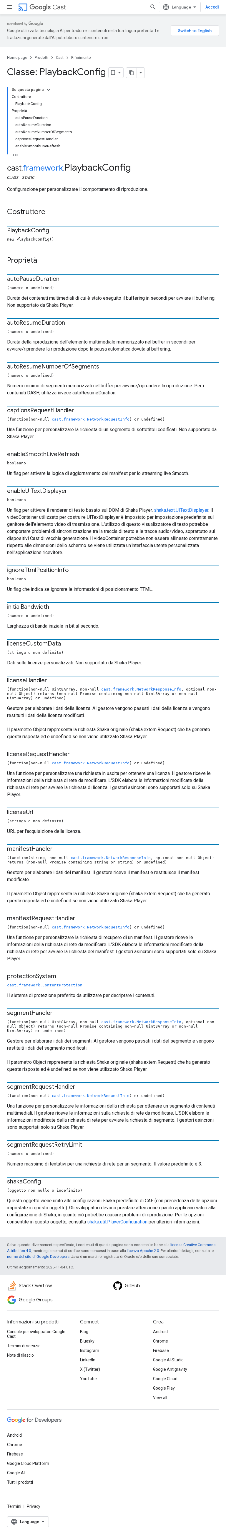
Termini (14, 1506)
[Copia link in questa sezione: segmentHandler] (58, 1013)
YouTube (88, 1378)
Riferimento (81, 57)
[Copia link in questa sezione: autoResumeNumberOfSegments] (105, 367)
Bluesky (87, 1341)
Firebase (161, 1350)
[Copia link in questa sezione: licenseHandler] (53, 680)
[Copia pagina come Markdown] (131, 73)
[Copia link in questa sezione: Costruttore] (51, 212)
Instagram (89, 1350)
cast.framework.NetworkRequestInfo (90, 419)
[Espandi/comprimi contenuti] (48, 89)
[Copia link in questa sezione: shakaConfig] (47, 1181)
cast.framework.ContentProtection (44, 985)
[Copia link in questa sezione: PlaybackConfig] (55, 230)
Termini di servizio (24, 1345)
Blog (84, 1331)
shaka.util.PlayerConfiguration (117, 1222)
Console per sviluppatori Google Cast (36, 1334)
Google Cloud (165, 1378)
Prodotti (41, 57)
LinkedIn (87, 1360)
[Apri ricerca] (153, 7)
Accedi (212, 7)
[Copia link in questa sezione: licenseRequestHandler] (76, 754)
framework (43, 168)
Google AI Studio (168, 1360)
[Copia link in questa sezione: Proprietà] (43, 260)
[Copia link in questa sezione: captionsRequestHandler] (80, 410)
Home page (17, 57)
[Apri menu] (9, 7)
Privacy (33, 1506)
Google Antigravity (170, 1369)
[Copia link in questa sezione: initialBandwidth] (55, 607)
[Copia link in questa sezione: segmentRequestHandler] (81, 1087)
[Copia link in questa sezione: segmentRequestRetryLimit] (88, 1145)
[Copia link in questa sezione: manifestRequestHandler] (81, 918)
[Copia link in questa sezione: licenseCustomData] (67, 644)
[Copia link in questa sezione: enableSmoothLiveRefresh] (85, 454)
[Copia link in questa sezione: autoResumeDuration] (71, 323)
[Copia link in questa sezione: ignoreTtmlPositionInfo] (74, 570)
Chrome (160, 1341)
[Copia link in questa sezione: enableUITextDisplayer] (73, 491)
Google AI (16, 1472)
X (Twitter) (90, 1369)
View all (160, 1397)
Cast (59, 7)
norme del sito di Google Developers (38, 1256)
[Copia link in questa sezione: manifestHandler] (58, 849)
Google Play (164, 1388)
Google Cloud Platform (28, 1463)
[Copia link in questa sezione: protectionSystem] (62, 976)
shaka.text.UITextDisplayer (181, 510)
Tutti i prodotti (20, 1482)
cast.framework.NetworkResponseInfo (141, 689)
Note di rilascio (20, 1355)
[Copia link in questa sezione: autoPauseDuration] (65, 279)
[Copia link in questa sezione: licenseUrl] (39, 812)
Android (160, 1331)
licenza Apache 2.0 (143, 1250)
